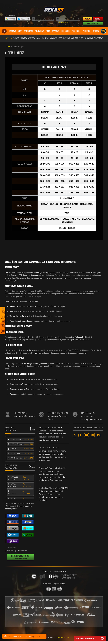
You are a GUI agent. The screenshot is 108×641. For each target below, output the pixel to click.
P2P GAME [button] (55, 31)
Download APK (92, 23)
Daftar (98, 18)
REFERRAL (96, 31)
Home (7, 46)
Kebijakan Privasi (63, 637)
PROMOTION (87, 31)
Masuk (87, 18)
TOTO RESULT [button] (76, 31)
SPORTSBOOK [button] (28, 31)
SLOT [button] (20, 31)
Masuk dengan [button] (10, 15)
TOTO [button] (48, 31)
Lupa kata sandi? (63, 22)
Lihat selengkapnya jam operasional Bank (20, 557)
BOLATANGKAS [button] (39, 31)
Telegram (25, 18)
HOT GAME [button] (12, 31)
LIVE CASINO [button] (65, 31)
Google (12, 18)
